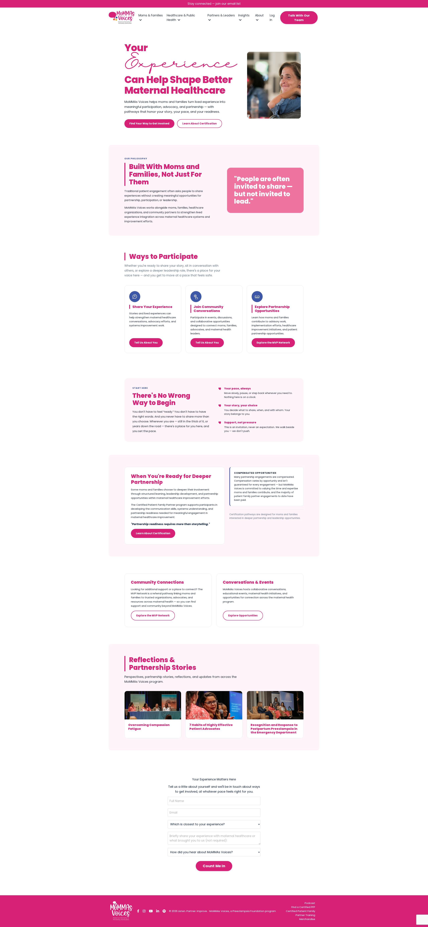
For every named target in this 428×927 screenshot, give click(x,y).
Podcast (310, 903)
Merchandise (307, 919)
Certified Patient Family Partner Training (300, 913)
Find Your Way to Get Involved (149, 123)
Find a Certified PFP (303, 907)
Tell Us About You (146, 342)
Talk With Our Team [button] (299, 17)
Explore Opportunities (243, 615)
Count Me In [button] (214, 866)
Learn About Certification (199, 123)
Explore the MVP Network (273, 342)
